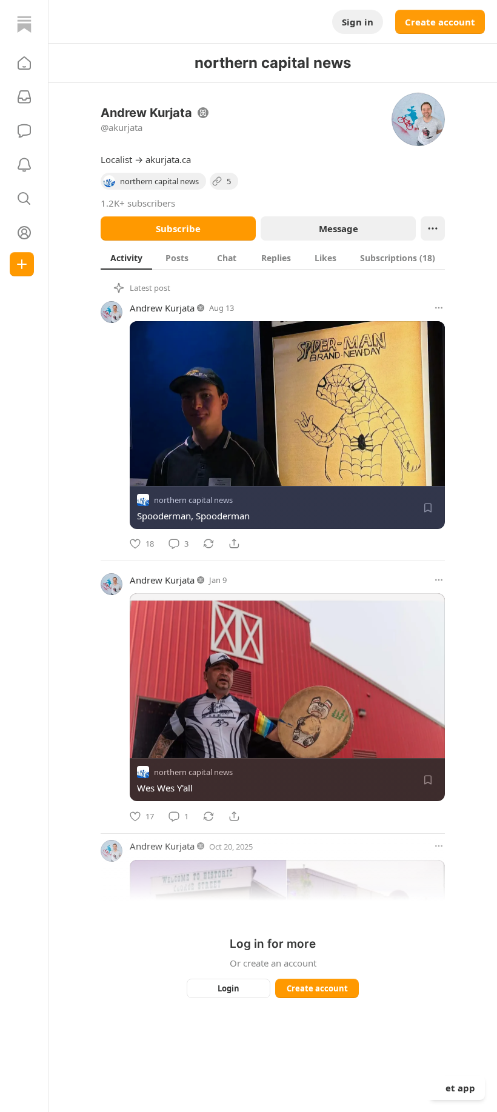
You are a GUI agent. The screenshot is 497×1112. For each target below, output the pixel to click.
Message (338, 228)
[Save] (428, 508)
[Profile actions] (433, 228)
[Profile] (24, 232)
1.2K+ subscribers (138, 203)
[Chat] (24, 130)
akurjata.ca (168, 159)
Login (228, 988)
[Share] (234, 543)
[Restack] (208, 543)
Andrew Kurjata (162, 308)
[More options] (439, 308)
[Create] (22, 264)
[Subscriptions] (24, 97)
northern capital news (193, 499)
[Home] (24, 24)
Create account (440, 22)
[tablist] (273, 257)
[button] (24, 63)
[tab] (126, 257)
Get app (457, 1088)
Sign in (357, 22)
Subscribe (178, 228)
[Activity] (24, 164)
